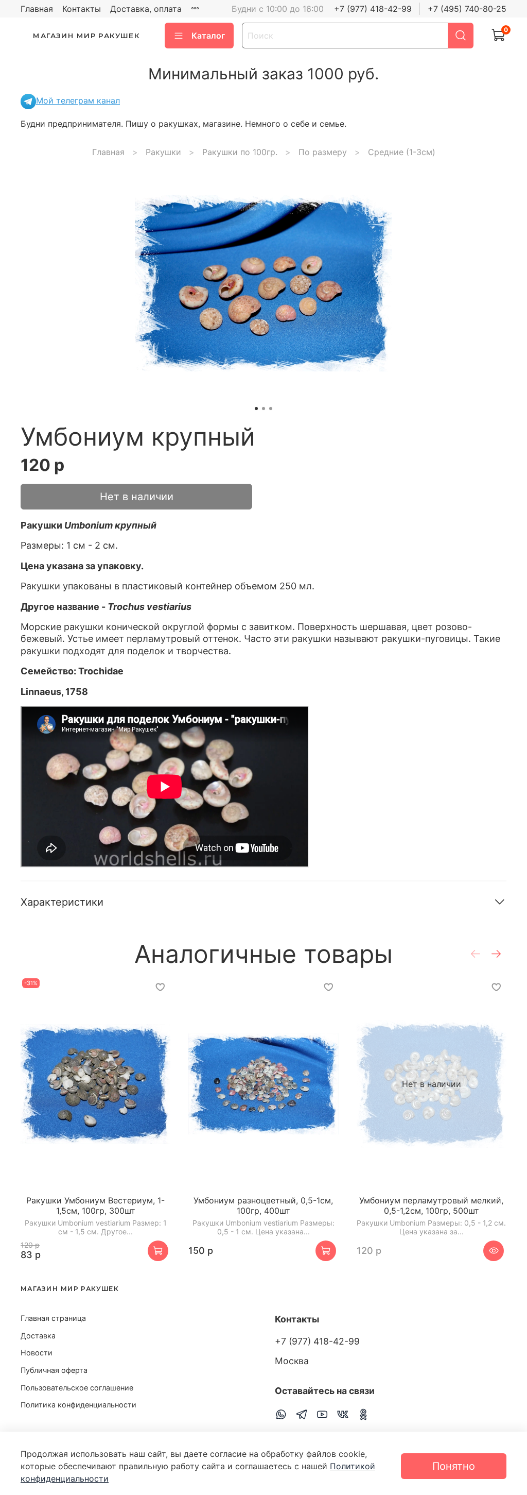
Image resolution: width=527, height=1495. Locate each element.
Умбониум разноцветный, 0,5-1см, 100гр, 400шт (263, 1206)
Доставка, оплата (146, 9)
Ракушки (163, 152)
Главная (37, 9)
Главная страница (53, 1318)
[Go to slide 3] (270, 408)
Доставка (38, 1335)
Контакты (81, 9)
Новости (36, 1352)
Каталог (208, 35)
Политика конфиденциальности (78, 1404)
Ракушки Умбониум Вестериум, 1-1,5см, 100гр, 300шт (95, 1206)
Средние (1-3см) (401, 152)
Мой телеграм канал (78, 100)
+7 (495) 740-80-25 (467, 9)
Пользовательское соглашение (77, 1387)
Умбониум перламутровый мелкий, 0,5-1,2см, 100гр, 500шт (431, 1206)
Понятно (453, 1466)
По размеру (322, 152)
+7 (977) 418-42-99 (373, 9)
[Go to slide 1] (256, 408)
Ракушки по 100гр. (239, 152)
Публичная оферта (54, 1370)
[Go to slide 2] (263, 408)
